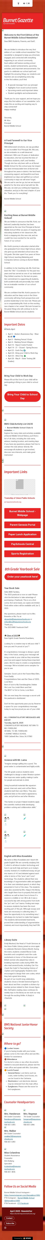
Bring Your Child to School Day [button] (22, 396)
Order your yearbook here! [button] (22, 576)
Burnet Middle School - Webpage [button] (22, 513)
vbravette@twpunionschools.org (17, 619)
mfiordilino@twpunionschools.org (17, 622)
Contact (9, 1218)
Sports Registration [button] (22, 553)
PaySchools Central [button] (22, 544)
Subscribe (10, 1223)
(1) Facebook (23, 1203)
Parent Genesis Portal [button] (22, 524)
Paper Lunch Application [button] (22, 534)
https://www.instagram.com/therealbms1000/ (22, 1195)
